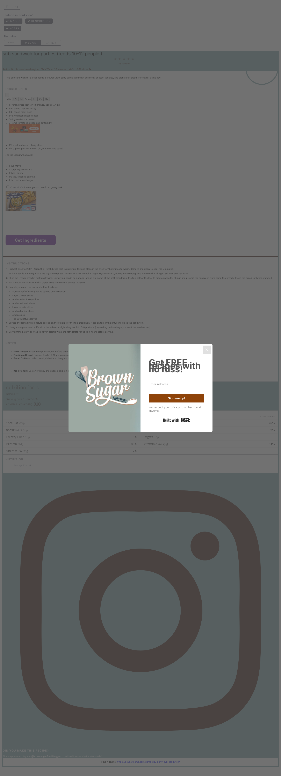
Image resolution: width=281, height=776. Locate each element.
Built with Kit (176, 420)
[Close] (207, 350)
